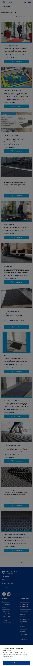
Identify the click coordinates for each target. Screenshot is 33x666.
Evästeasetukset (7, 659)
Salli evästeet (16, 663)
